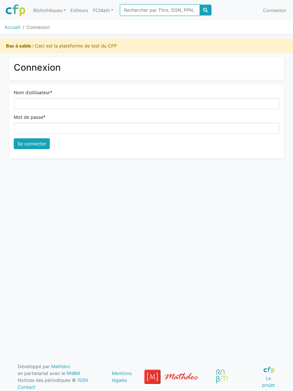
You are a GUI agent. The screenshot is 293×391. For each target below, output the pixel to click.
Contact (26, 387)
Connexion (274, 10)
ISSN (83, 380)
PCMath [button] (101, 10)
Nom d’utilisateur (33, 92)
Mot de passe (29, 117)
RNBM (73, 373)
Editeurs (79, 10)
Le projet (268, 381)
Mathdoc (60, 366)
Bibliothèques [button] (47, 10)
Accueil (12, 27)
